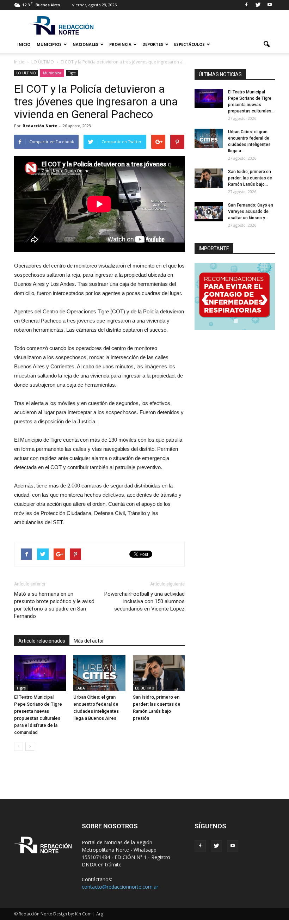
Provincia (120, 44)
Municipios (49, 44)
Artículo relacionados (41, 641)
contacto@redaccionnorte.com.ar (120, 886)
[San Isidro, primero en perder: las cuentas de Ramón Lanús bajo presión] (159, 673)
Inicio (23, 44)
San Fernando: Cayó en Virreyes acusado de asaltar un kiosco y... (250, 211)
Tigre (72, 72)
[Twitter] (258, 5)
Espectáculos (189, 44)
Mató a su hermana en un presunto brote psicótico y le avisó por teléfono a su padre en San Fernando (54, 605)
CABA (80, 688)
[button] (266, 44)
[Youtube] (269, 5)
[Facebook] (246, 5)
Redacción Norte (40, 125)
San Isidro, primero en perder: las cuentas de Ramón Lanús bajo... (250, 178)
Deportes (152, 44)
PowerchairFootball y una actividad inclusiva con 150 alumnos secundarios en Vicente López (144, 601)
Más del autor (89, 641)
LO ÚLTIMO (26, 72)
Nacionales (85, 44)
